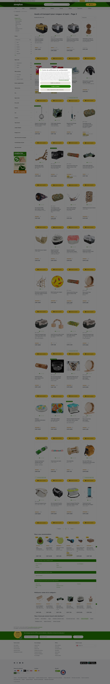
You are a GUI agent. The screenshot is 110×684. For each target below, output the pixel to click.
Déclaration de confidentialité (64, 80)
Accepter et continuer (55, 86)
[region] (55, 80)
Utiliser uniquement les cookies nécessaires (55, 89)
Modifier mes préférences (55, 83)
